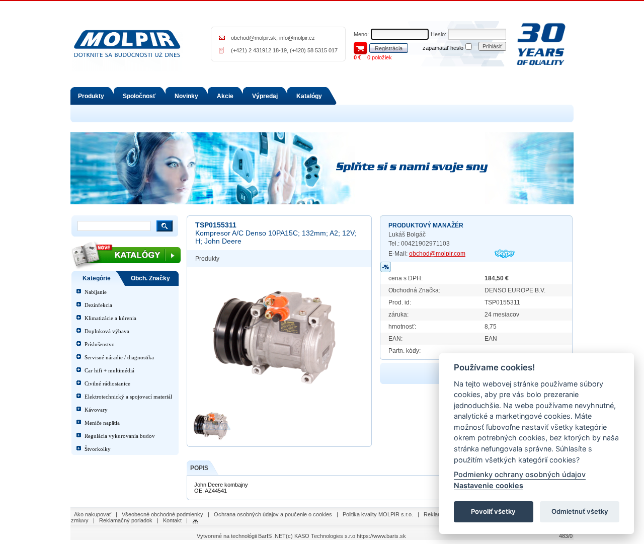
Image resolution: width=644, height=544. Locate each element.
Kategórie (97, 278)
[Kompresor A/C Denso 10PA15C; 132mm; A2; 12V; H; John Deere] (279, 338)
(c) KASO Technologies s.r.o (320, 536)
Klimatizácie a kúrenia (110, 318)
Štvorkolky (98, 449)
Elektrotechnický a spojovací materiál (128, 397)
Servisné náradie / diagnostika (119, 357)
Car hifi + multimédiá (109, 370)
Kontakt (172, 520)
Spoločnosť (139, 96)
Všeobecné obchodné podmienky (162, 514)
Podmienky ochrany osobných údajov (520, 475)
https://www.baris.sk (381, 536)
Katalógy (309, 96)
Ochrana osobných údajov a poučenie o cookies (273, 514)
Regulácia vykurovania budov (120, 436)
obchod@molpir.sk (253, 38)
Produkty (91, 96)
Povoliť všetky (493, 512)
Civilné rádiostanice (107, 383)
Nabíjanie (96, 292)
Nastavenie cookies (488, 485)
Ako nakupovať (92, 514)
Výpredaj (265, 96)
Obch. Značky (150, 278)
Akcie (225, 96)
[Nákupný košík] (360, 47)
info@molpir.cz (297, 38)
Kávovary (96, 410)
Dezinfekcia (98, 305)
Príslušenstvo (100, 344)
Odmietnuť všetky (579, 512)
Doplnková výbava (107, 331)
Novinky (186, 96)
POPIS (199, 468)
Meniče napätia (102, 423)
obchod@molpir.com (437, 253)
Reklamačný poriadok (125, 520)
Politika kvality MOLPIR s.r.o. (378, 514)
